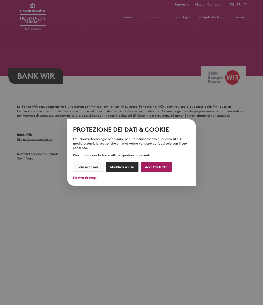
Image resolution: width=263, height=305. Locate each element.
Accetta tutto (156, 167)
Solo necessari (88, 167)
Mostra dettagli (85, 177)
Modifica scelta (122, 167)
